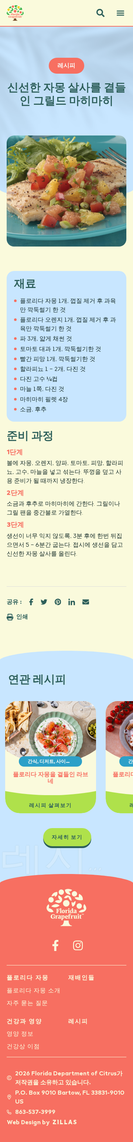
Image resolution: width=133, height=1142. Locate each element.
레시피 (78, 1021)
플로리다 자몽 (28, 978)
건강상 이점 (23, 1046)
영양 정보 (20, 1034)
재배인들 (81, 978)
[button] (100, 13)
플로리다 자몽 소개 (34, 991)
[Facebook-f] (55, 945)
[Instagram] (78, 945)
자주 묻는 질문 (27, 1003)
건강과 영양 (24, 1021)
